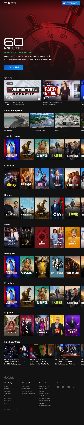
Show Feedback (44, 388)
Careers (41, 403)
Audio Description (44, 396)
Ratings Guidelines (45, 398)
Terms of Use (26, 386)
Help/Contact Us (44, 386)
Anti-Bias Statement (45, 405)
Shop (5, 403)
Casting (41, 391)
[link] (71, 3)
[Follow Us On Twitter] (63, 387)
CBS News (7, 398)
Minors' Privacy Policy (28, 393)
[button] (5, 3)
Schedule (7, 391)
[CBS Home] (9, 377)
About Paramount (44, 400)
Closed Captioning (44, 393)
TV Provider (7, 393)
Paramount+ (8, 396)
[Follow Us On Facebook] (58, 387)
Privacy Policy (26, 388)
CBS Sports (7, 400)
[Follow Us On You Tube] (68, 387)
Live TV (6, 388)
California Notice (27, 391)
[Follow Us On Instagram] (74, 387)
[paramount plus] (12, 3)
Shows (6, 386)
